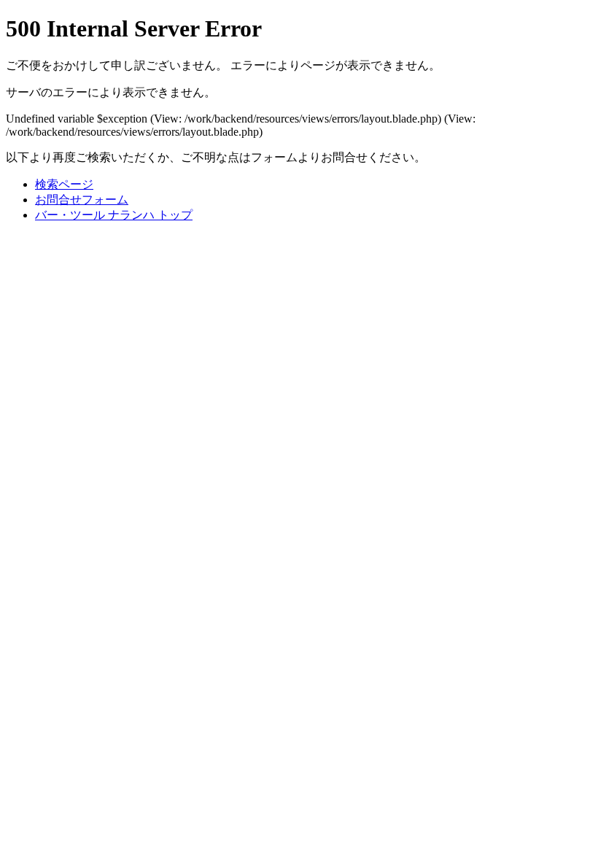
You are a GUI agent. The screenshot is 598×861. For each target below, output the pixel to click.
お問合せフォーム (81, 199)
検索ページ (64, 184)
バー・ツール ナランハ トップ (114, 215)
